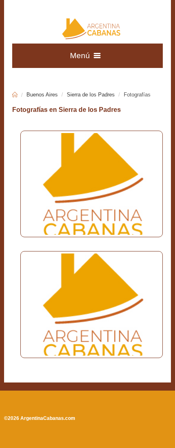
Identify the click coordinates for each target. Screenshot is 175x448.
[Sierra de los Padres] (87, 184)
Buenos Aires (42, 95)
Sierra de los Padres (91, 95)
